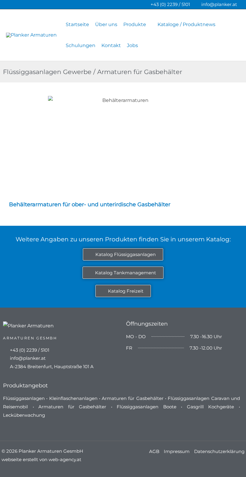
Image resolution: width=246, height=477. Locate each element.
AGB (154, 451)
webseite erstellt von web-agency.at (41, 459)
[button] (149, 24)
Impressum (177, 451)
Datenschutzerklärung (219, 451)
